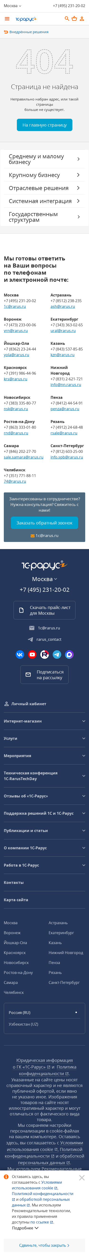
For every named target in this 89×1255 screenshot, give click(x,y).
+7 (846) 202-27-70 (20, 451)
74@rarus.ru (15, 481)
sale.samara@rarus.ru (23, 457)
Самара (11, 982)
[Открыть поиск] (67, 19)
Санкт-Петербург (64, 982)
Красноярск (15, 952)
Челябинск (14, 992)
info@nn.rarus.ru (66, 384)
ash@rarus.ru (63, 306)
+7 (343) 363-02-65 (67, 324)
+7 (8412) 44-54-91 (67, 403)
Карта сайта (16, 899)
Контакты (14, 882)
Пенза (54, 962)
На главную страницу (45, 125)
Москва (11, 922)
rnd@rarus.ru (16, 433)
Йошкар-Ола (15, 942)
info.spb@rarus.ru (67, 457)
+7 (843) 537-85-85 (67, 349)
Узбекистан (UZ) (23, 1024)
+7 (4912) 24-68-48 (67, 427)
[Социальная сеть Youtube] (32, 654)
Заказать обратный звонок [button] (44, 523)
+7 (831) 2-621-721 (67, 379)
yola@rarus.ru (16, 354)
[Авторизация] (82, 18)
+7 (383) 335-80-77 (20, 403)
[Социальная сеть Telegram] (57, 654)
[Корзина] (74, 18)
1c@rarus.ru (15, 306)
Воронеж (12, 932)
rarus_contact (49, 639)
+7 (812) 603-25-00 (67, 451)
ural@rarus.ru (63, 330)
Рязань (55, 972)
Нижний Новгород (66, 952)
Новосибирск (16, 962)
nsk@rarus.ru (16, 408)
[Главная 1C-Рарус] (37, 19)
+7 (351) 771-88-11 (20, 475)
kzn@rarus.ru (63, 354)
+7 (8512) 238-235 (66, 300)
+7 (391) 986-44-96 (20, 373)
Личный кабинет (28, 703)
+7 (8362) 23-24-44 (20, 349)
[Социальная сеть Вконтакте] (20, 654)
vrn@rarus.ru (16, 330)
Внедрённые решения (28, 31)
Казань (55, 942)
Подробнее (22, 1228)
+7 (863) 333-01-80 (20, 427)
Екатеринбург (61, 932)
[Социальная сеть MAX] (69, 654)
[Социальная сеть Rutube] (44, 654)
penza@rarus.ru (65, 408)
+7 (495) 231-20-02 (69, 5)
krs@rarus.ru (15, 379)
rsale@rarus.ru (64, 433)
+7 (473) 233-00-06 (20, 324)
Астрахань (58, 922)
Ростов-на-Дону (18, 972)
